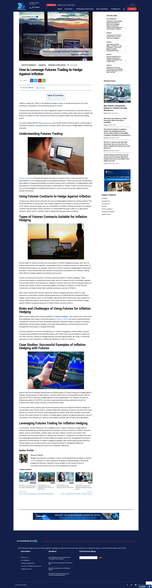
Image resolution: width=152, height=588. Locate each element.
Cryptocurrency (28, 65)
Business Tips (33, 482)
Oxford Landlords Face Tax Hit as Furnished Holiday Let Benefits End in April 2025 (114, 59)
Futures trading (24, 178)
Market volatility (63, 319)
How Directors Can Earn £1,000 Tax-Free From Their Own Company (114, 36)
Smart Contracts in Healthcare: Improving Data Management (36, 494)
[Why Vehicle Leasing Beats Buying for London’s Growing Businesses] (117, 93)
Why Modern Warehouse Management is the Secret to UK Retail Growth (46, 487)
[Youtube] (135, 585)
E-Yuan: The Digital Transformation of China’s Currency (77, 494)
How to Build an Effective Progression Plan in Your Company (65, 486)
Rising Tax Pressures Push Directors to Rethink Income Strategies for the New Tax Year (115, 70)
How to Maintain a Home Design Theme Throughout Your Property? (59, 558)
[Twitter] (36, 80)
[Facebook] (32, 80)
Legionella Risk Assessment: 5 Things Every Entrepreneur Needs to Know (83, 487)
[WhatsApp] (44, 80)
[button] (124, 9)
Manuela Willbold (27, 87)
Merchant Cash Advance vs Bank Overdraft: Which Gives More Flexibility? (115, 120)
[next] (134, 5)
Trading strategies (57, 65)
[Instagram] (131, 585)
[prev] (131, 5)
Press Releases (111, 18)
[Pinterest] (40, 80)
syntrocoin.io (47, 123)
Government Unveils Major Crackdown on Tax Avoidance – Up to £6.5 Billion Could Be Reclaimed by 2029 (114, 47)
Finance (42, 65)
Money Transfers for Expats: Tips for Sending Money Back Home (76, 5)
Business (53, 482)
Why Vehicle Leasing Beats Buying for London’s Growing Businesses (27, 486)
